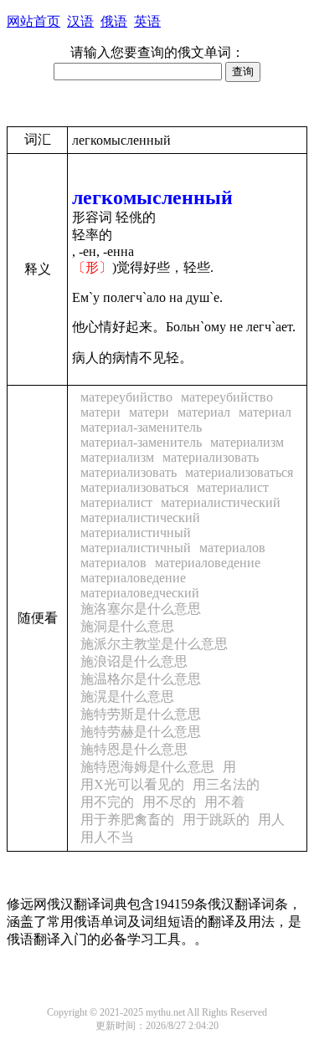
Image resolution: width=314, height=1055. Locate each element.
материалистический (221, 502)
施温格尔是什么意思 (140, 679)
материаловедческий (139, 593)
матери (100, 412)
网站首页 (33, 21)
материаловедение (207, 563)
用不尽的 (169, 802)
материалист (233, 487)
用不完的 (107, 802)
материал (204, 412)
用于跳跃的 (216, 819)
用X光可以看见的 (132, 784)
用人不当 (107, 837)
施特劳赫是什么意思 (140, 732)
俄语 (113, 21)
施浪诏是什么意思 (134, 661)
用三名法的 (226, 784)
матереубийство (126, 397)
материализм (247, 442)
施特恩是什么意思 (134, 749)
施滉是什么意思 (127, 696)
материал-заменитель (141, 427)
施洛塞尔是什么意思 (140, 609)
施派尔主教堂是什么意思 (154, 644)
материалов (232, 547)
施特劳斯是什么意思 (140, 714)
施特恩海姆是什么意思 (147, 767)
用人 (271, 819)
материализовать (210, 457)
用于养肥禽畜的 (127, 819)
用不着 (224, 802)
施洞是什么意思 (127, 626)
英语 (147, 21)
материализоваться (239, 472)
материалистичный (135, 532)
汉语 (80, 21)
